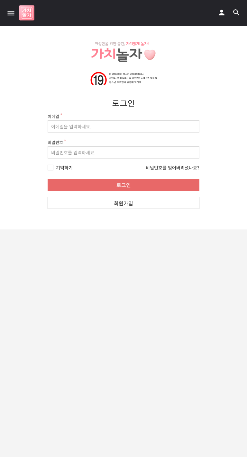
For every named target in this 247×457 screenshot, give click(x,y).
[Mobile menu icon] (10, 13)
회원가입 (123, 203)
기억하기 (64, 168)
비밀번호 (55, 142)
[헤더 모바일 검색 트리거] (236, 12)
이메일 (53, 116)
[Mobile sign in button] (221, 12)
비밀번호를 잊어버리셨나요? (172, 167)
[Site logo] (27, 13)
